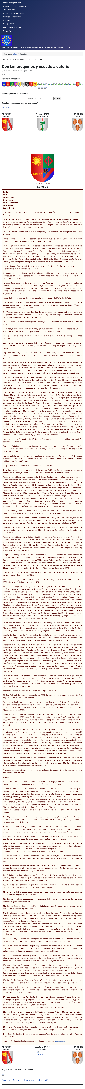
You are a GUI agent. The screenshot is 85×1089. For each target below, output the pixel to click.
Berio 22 (6, 107)
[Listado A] (4, 84)
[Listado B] (8, 84)
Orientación (43, 1080)
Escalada (6, 1080)
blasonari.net (60, 1041)
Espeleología (30, 1080)
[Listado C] (12, 84)
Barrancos (17, 1080)
